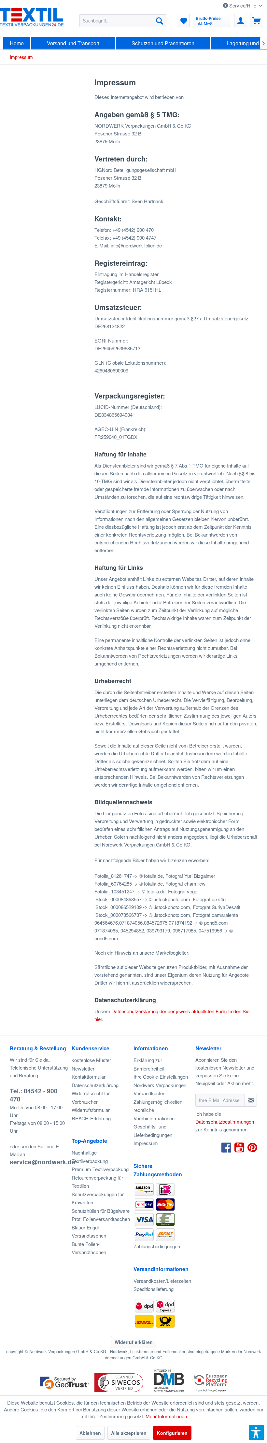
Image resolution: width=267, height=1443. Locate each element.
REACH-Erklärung (91, 1118)
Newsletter (83, 1068)
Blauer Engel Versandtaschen (89, 1231)
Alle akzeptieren (129, 1433)
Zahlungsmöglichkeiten (158, 1101)
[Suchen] (159, 20)
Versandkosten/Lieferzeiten (162, 1280)
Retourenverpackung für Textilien (97, 1181)
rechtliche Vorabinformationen (154, 1114)
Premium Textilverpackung (100, 1169)
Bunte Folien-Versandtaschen (89, 1248)
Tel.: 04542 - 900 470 (34, 1094)
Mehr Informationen (166, 1416)
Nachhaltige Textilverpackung (90, 1156)
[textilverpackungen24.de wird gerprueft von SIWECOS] (118, 1392)
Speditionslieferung (154, 1288)
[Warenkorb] (256, 20)
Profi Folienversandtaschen (101, 1218)
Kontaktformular (88, 1076)
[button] (256, 1432)
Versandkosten (149, 1093)
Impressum (146, 1143)
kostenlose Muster (91, 1060)
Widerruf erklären (134, 1342)
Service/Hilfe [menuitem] (243, 5)
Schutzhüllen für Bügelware (101, 1210)
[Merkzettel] (183, 20)
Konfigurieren (172, 1433)
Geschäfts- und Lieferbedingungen (153, 1130)
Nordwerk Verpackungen (160, 1085)
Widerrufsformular (91, 1109)
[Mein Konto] (240, 20)
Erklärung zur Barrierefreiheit (149, 1064)
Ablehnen (90, 1433)
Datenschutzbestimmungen (224, 1121)
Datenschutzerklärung (95, 1085)
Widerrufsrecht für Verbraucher (91, 1097)
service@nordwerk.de (42, 1161)
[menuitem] (122, 20)
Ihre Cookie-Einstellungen (161, 1076)
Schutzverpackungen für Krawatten (98, 1198)
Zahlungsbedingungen (157, 1246)
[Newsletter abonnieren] (251, 1100)
